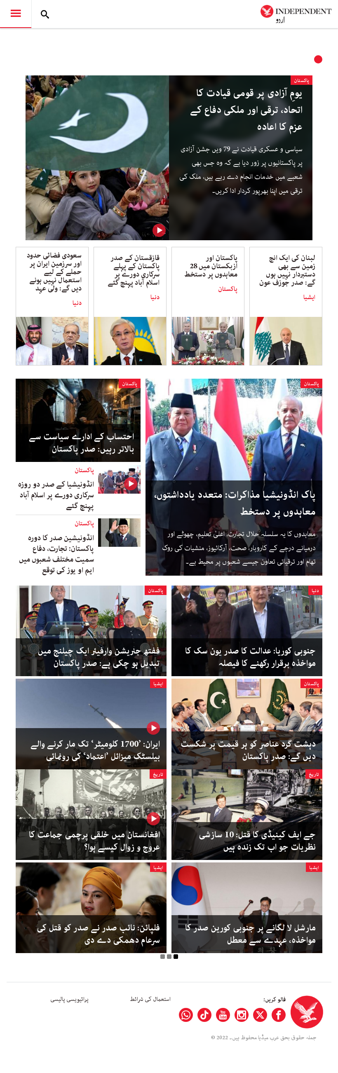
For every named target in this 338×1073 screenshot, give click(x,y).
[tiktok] (204, 1015)
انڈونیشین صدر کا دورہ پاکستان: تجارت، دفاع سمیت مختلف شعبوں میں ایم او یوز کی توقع (56, 554)
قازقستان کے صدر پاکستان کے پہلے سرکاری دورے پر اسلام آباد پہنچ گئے (134, 270)
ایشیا (309, 297)
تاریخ (314, 774)
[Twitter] (260, 1015)
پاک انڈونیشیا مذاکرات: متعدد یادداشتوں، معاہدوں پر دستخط (235, 503)
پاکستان (301, 80)
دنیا (155, 297)
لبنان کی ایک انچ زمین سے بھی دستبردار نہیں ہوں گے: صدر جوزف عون (287, 270)
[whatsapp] (186, 1015)
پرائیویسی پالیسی (69, 999)
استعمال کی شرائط (150, 999)
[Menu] (15, 14)
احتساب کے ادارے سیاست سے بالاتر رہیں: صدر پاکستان (81, 443)
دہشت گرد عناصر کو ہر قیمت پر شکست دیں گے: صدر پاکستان (248, 750)
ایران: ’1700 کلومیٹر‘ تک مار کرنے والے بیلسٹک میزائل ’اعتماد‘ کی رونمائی (95, 750)
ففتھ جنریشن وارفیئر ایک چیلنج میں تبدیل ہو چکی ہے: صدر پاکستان (99, 657)
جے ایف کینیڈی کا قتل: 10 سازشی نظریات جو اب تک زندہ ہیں (257, 841)
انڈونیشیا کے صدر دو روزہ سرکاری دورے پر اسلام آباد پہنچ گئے (56, 495)
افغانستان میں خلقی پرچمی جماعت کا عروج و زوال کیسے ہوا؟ (94, 841)
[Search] (45, 14)
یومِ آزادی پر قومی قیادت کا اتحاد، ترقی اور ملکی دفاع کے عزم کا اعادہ (246, 110)
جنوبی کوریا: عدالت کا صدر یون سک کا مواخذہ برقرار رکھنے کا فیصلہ (250, 657)
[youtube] (223, 1015)
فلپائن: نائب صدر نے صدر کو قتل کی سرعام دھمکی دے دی (98, 934)
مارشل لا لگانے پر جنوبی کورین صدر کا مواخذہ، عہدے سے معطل (250, 934)
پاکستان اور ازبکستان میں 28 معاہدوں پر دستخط (210, 266)
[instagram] (242, 1015)
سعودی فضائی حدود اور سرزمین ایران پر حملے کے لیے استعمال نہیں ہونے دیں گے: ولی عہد (54, 272)
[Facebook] (279, 1015)
